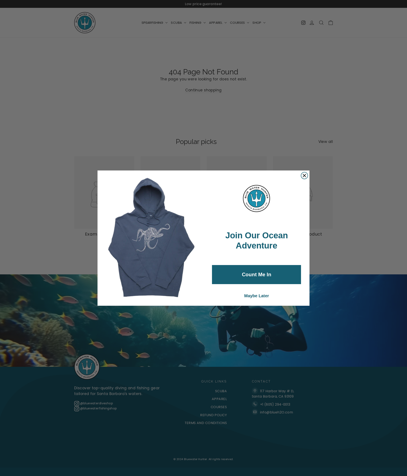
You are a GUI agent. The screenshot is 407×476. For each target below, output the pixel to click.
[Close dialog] (304, 175)
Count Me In (256, 274)
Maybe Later (256, 295)
